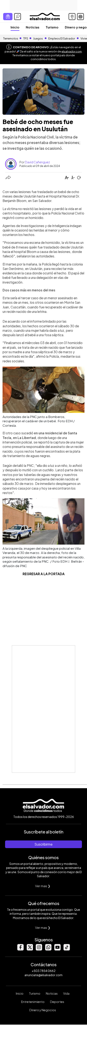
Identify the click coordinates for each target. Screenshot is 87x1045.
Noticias (32, 27)
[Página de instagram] (38, 949)
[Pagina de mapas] (72, 16)
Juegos (38, 38)
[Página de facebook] (20, 949)
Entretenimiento (33, 1002)
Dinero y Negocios (42, 1010)
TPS (25, 38)
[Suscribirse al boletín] (7, 16)
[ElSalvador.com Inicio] (45, 16)
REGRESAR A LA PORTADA (44, 574)
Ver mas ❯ (42, 886)
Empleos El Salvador (61, 38)
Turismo (52, 27)
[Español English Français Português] (80, 16)
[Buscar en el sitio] (17, 16)
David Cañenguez (37, 162)
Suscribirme (43, 844)
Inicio (15, 27)
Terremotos (10, 38)
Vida (66, 993)
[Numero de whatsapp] (48, 949)
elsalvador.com (71, 51)
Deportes (57, 1002)
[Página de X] (29, 949)
